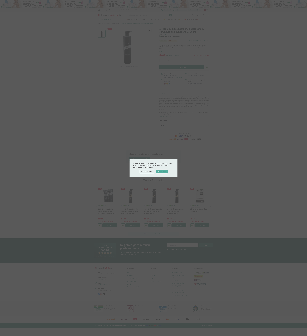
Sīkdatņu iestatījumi (147, 171)
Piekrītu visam (162, 171)
